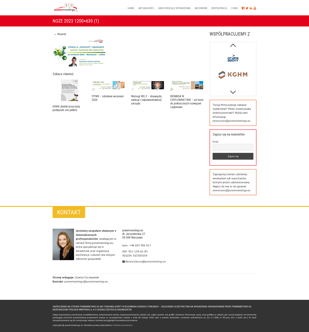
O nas (234, 8)
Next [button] (232, 43)
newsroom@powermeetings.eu (231, 120)
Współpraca (219, 8)
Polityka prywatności (123, 325)
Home (131, 8)
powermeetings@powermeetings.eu (86, 281)
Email (215, 141)
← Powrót (60, 34)
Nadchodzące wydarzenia (174, 8)
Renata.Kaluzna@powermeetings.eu (146, 261)
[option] (233, 59)
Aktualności (146, 8)
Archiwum (201, 8)
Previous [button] (232, 90)
